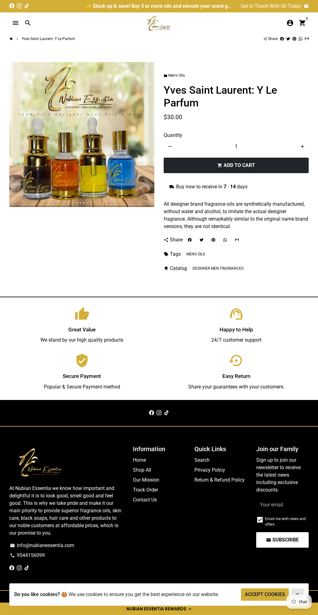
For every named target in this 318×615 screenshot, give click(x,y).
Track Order (145, 490)
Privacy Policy (209, 470)
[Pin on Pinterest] (294, 39)
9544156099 (27, 555)
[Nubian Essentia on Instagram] (19, 6)
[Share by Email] (307, 39)
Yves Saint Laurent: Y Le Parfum (48, 39)
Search (202, 460)
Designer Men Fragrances (218, 268)
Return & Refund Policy (219, 480)
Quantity (173, 135)
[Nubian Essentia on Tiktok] (26, 6)
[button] (159, 609)
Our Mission (146, 480)
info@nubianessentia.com (42, 545)
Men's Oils (174, 75)
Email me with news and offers (285, 522)
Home (139, 460)
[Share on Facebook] (282, 39)
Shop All (142, 470)
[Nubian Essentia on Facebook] (11, 6)
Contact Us (145, 500)
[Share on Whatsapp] (300, 39)
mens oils (195, 254)
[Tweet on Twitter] (288, 39)
